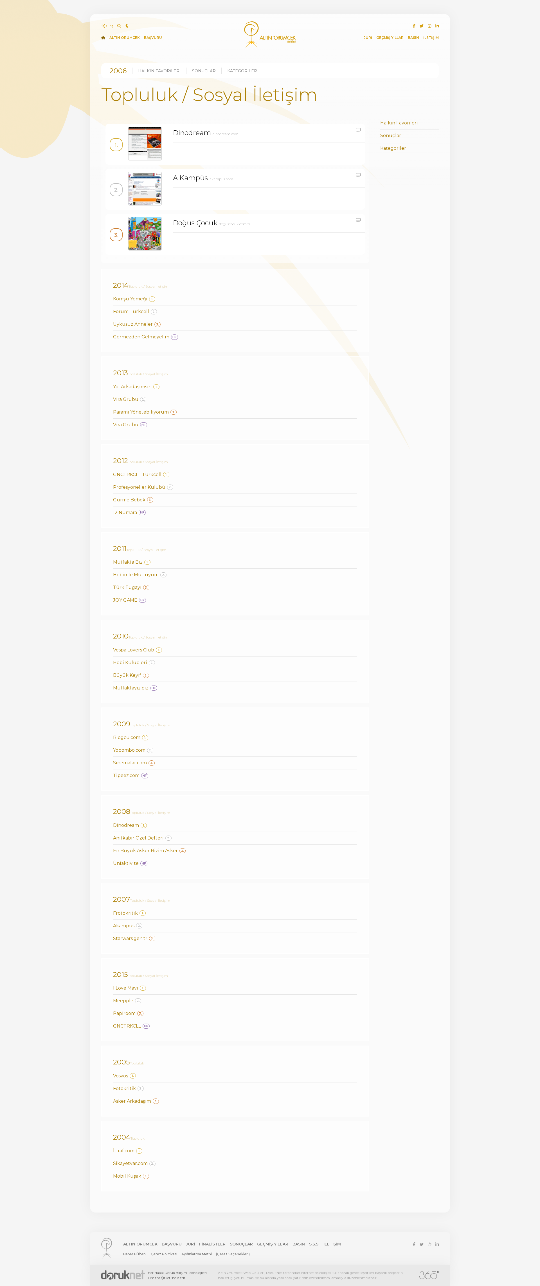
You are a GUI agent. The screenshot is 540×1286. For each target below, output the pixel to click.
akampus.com (221, 179)
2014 (121, 285)
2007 (121, 899)
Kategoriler (242, 70)
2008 (121, 811)
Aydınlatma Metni (196, 1254)
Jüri (190, 1244)
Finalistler (212, 1244)
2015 (120, 974)
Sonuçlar (204, 70)
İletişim (332, 1244)
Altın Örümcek (140, 1244)
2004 (121, 1137)
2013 (120, 373)
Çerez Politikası (164, 1254)
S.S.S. (314, 1244)
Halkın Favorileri (159, 70)
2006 (118, 71)
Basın (298, 1244)
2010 (121, 636)
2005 (121, 1062)
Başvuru (172, 1244)
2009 (121, 724)
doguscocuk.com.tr (234, 224)
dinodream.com (225, 134)
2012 (120, 461)
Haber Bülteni (135, 1254)
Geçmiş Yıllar (272, 1244)
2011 (120, 548)
